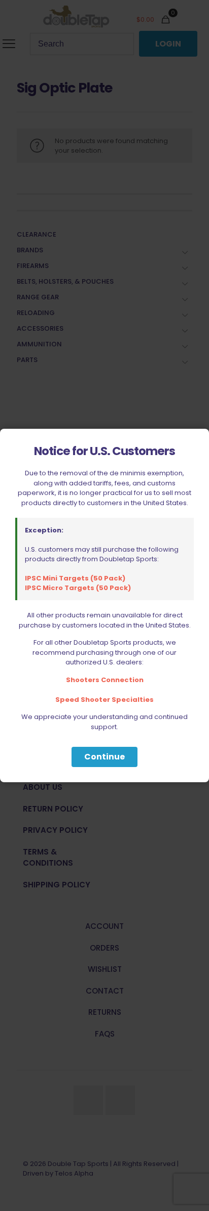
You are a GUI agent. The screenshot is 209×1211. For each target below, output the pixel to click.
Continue (104, 757)
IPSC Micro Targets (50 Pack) (78, 588)
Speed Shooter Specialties (104, 699)
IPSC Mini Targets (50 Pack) (75, 578)
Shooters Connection (105, 680)
